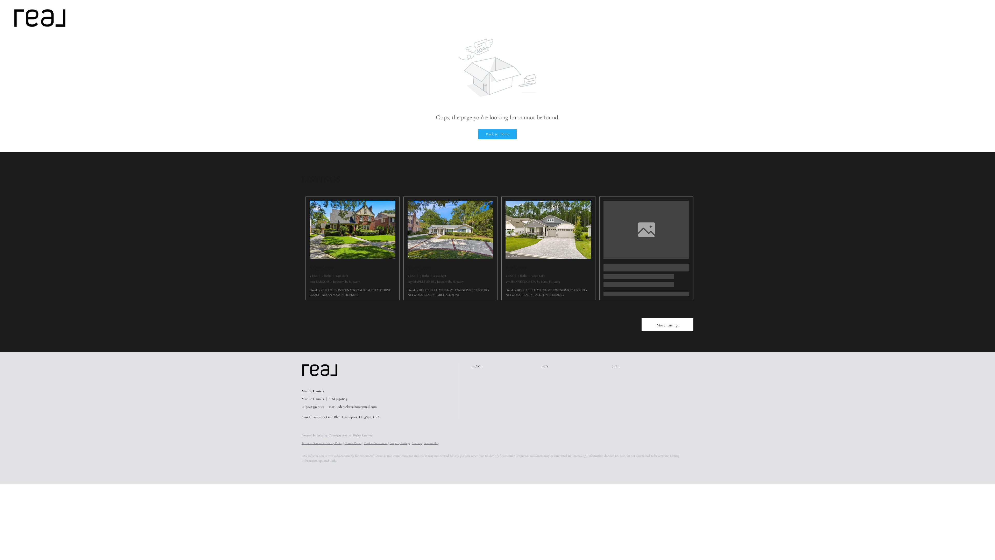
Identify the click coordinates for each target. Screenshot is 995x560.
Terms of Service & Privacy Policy (322, 443)
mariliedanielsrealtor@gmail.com (353, 406)
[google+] (383, 470)
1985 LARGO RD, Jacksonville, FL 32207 (335, 281)
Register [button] (957, 18)
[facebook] (308, 470)
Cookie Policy (353, 443)
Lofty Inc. (322, 435)
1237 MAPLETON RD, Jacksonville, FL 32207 (436, 281)
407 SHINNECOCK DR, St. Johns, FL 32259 (533, 281)
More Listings (668, 325)
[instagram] (353, 470)
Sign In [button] (980, 18)
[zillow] (338, 470)
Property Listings (399, 443)
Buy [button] (103, 18)
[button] (40, 18)
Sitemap (417, 443)
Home (87, 18)
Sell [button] (119, 18)
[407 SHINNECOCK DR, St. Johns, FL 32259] (548, 257)
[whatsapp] (398, 470)
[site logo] (324, 382)
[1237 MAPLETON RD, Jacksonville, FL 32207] (450, 257)
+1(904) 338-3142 (313, 406)
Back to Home (497, 134)
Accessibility (431, 443)
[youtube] (368, 470)
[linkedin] (323, 470)
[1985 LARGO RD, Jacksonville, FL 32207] (352, 257)
